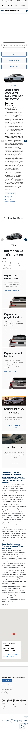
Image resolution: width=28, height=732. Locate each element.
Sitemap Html (15, 721)
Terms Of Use (11, 721)
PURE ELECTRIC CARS (11, 290)
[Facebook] (3, 692)
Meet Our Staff (3, 702)
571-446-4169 (11, 653)
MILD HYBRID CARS (10, 371)
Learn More (14, 463)
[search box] (14, 45)
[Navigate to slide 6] (17, 14)
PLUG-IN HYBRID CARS (11, 329)
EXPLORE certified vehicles (14, 426)
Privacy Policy (7, 721)
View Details (10, 193)
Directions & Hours (17, 701)
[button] (14, 634)
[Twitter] (6, 692)
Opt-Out (22, 721)
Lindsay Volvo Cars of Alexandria (3, 721)
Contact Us (7, 680)
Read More (5, 604)
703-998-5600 (12, 655)
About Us (9, 704)
